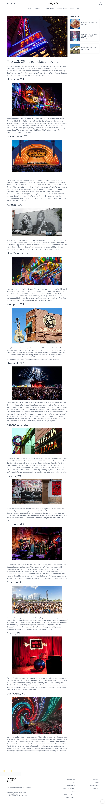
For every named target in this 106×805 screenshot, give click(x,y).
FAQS (73, 782)
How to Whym (70, 780)
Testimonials (71, 785)
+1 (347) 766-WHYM (13, 795)
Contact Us (95, 788)
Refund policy (70, 797)
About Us (96, 780)
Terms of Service (69, 794)
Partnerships (94, 785)
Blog (73, 791)
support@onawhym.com (16, 793)
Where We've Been (69, 788)
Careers (96, 782)
